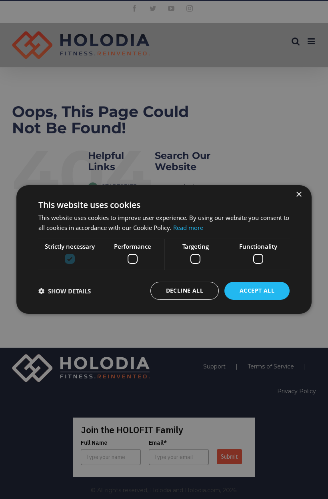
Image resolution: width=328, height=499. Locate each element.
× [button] (299, 195)
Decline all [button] (184, 290)
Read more (188, 228)
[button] (64, 291)
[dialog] (164, 249)
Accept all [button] (257, 290)
